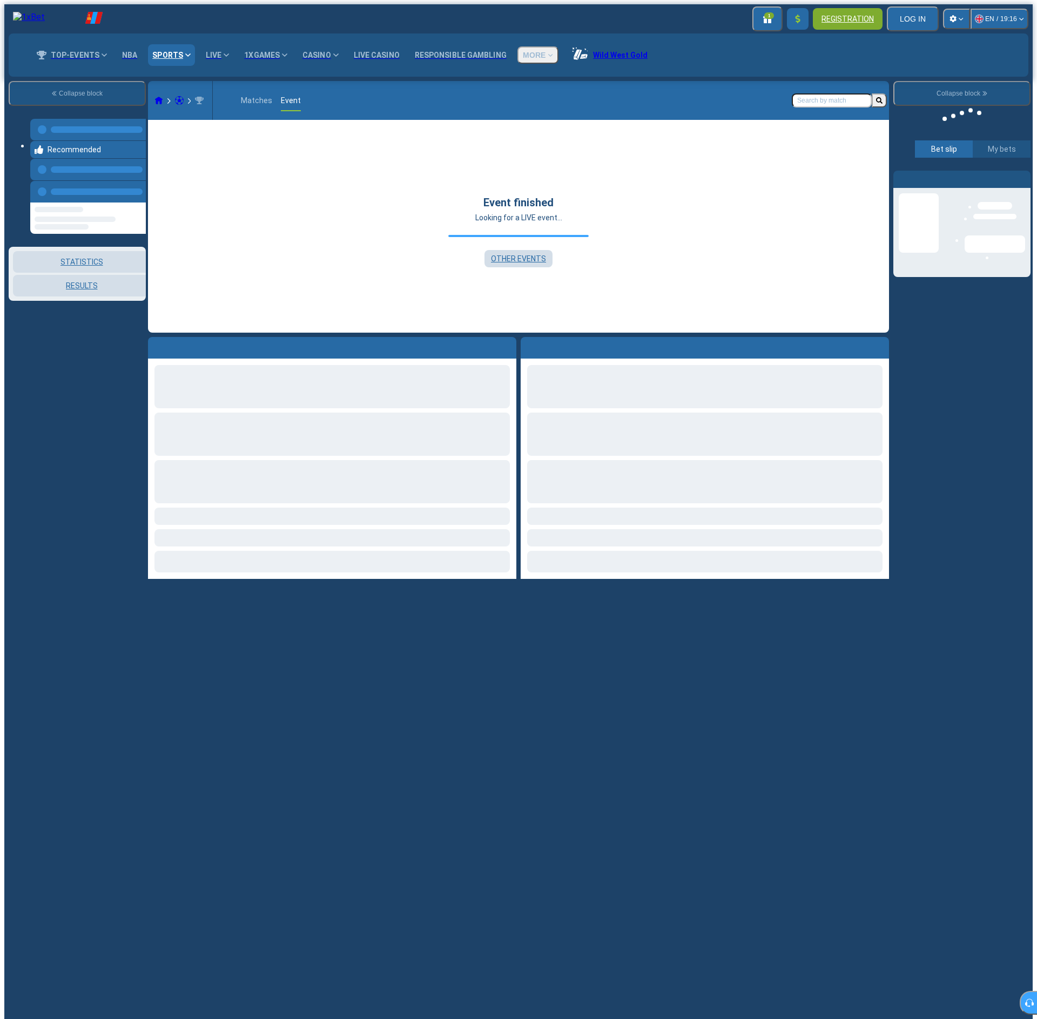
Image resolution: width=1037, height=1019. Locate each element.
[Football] (179, 100)
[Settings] (956, 19)
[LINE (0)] (158, 100)
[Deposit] (798, 19)
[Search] (879, 100)
